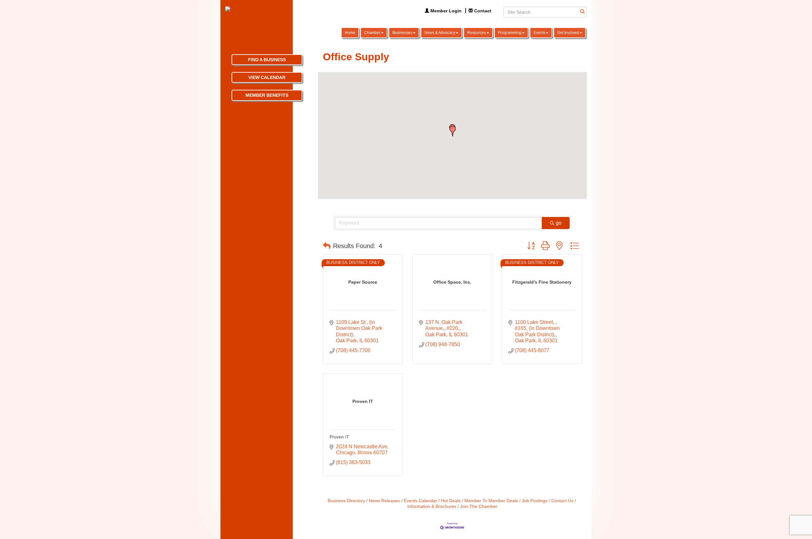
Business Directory (346, 500)
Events (539, 32)
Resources (476, 32)
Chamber (372, 32)
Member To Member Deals (491, 500)
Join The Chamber (478, 506)
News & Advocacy (439, 32)
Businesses (402, 32)
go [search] (558, 223)
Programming (509, 32)
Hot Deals (451, 500)
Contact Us (562, 500)
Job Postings (534, 500)
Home (350, 32)
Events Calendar (420, 500)
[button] (452, 131)
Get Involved (568, 32)
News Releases (384, 500)
